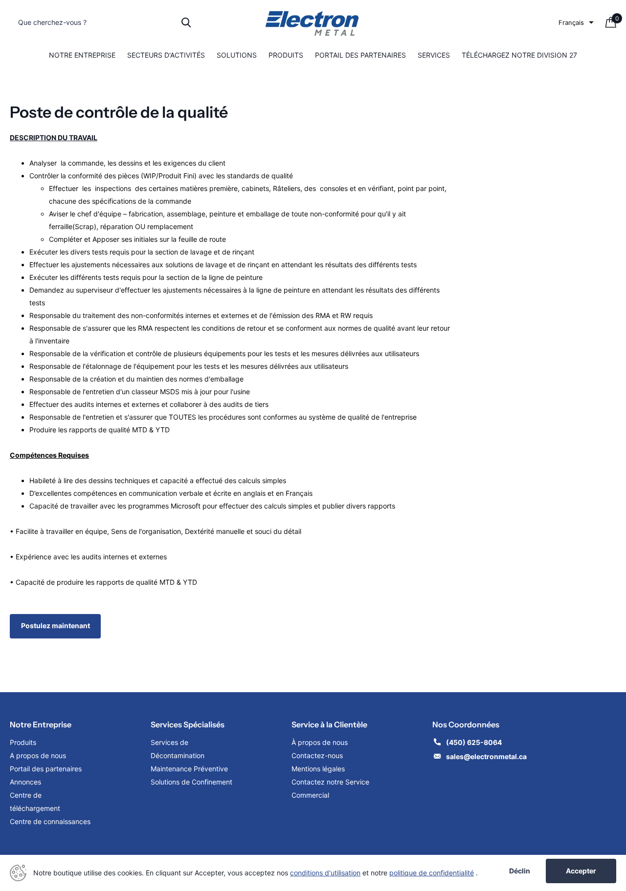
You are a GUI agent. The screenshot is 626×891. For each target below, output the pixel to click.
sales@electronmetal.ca (486, 756)
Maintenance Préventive (189, 768)
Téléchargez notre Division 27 (519, 55)
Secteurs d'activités (166, 55)
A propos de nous (38, 755)
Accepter (581, 871)
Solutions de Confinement (191, 782)
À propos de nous (319, 742)
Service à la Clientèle (329, 724)
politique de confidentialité (431, 873)
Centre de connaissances (50, 821)
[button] (576, 22)
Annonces (25, 782)
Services (434, 55)
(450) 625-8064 (474, 742)
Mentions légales (319, 768)
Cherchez (186, 22)
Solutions (237, 55)
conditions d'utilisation (325, 873)
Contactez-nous (317, 755)
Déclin (519, 871)
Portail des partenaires (360, 55)
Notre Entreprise (82, 55)
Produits (285, 55)
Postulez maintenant (55, 625)
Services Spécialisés (187, 724)
